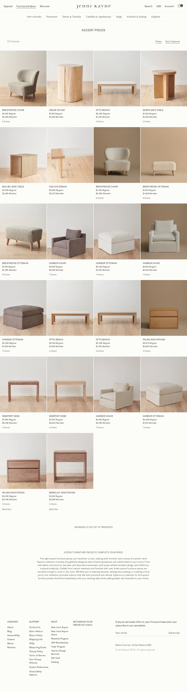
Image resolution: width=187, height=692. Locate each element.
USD (158, 6)
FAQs (32, 643)
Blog (9, 631)
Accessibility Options (35, 673)
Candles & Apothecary (98, 16)
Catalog (55, 662)
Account (169, 6)
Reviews (11, 647)
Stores (10, 643)
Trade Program (58, 646)
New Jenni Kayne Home (59, 633)
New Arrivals (34, 16)
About (10, 627)
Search (148, 6)
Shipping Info (36, 639)
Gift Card (55, 658)
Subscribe (174, 632)
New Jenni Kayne (59, 627)
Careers (11, 639)
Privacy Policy (36, 651)
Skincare (45, 6)
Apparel (8, 6)
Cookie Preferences (38, 667)
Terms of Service (37, 655)
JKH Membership (59, 642)
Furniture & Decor (26, 6)
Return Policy (36, 635)
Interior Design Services (58, 652)
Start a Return (36, 631)
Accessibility (13, 635)
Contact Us (34, 627)
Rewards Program (59, 638)
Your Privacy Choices (35, 661)
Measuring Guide (37, 647)
